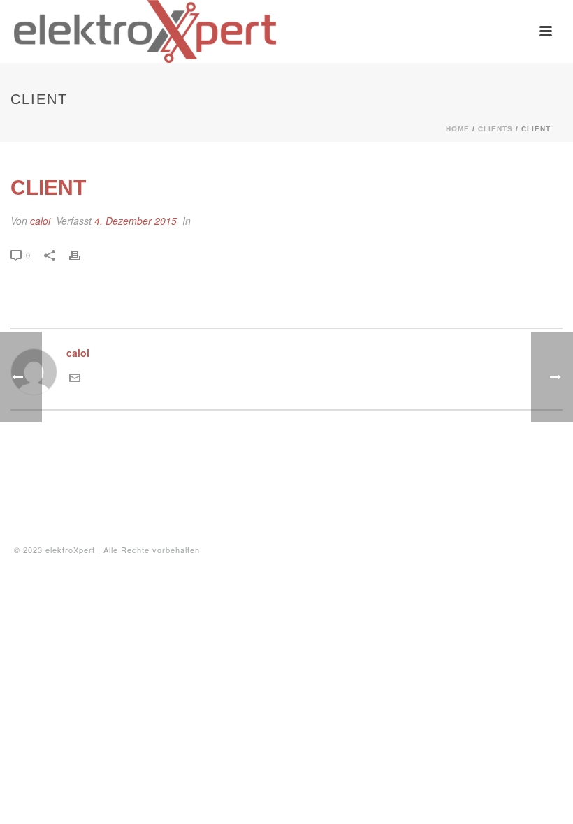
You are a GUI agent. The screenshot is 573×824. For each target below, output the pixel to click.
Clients (495, 129)
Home (458, 129)
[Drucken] (81, 254)
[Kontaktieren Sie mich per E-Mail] (74, 379)
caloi (40, 221)
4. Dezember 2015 (135, 221)
